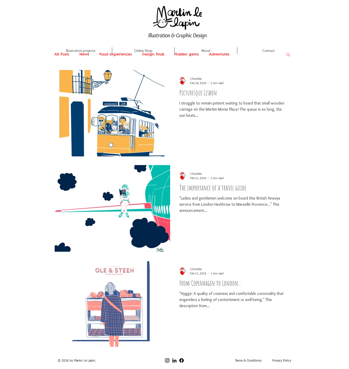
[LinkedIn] (174, 360)
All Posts (61, 54)
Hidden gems (187, 54)
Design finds (153, 54)
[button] (288, 55)
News (84, 54)
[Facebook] (181, 360)
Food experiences (115, 54)
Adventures (219, 54)
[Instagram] (167, 360)
